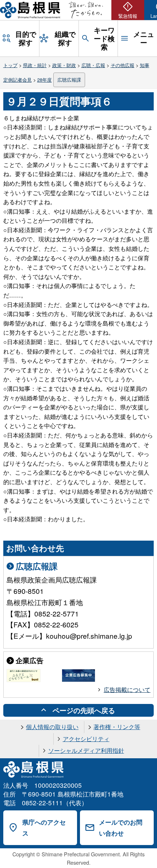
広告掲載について (127, 689)
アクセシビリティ (86, 739)
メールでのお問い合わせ (120, 828)
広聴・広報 (93, 65)
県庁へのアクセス (44, 828)
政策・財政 (64, 65)
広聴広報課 (69, 79)
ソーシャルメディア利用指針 (86, 750)
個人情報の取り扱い (52, 727)
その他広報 (122, 65)
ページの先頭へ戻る (84, 710)
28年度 (44, 79)
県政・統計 (35, 65)
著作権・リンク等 (116, 727)
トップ (10, 65)
